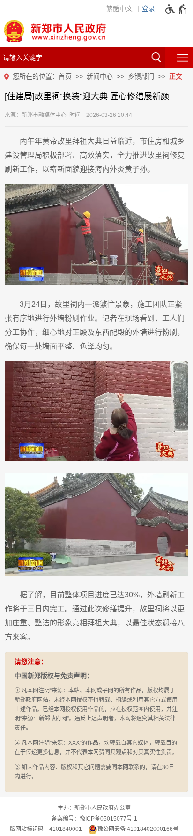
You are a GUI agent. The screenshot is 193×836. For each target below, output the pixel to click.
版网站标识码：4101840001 (46, 829)
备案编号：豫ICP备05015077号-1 (94, 818)
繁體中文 (119, 8)
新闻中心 (100, 76)
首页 (65, 76)
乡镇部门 (141, 76)
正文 (175, 76)
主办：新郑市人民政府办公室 (94, 808)
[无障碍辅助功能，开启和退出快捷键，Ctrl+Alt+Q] (176, 9)
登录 (148, 8)
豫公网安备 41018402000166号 (137, 829)
